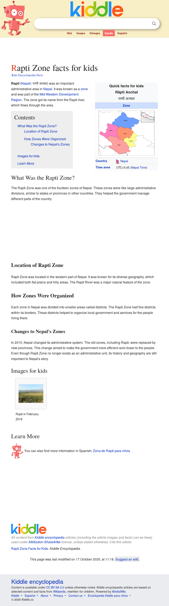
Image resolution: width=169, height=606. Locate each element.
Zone (126, 105)
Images (80, 33)
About (44, 595)
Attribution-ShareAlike (44, 542)
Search (154, 23)
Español (122, 33)
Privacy (58, 595)
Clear (145, 23)
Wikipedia (59, 591)
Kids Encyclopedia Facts (27, 75)
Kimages (95, 33)
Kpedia (109, 33)
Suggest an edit (126, 559)
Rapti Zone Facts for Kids (29, 548)
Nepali (26, 83)
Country (101, 161)
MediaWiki (119, 591)
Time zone (103, 167)
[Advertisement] (84, 49)
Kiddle (15, 595)
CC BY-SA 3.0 (55, 587)
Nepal (124, 161)
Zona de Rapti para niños (111, 450)
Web (69, 33)
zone (84, 88)
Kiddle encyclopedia (50, 537)
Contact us (75, 595)
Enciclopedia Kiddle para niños (108, 595)
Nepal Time (138, 167)
